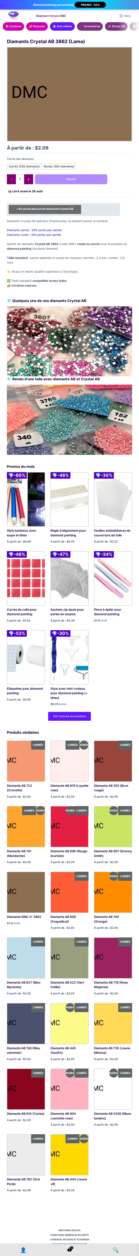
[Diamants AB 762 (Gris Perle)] (26, 1154)
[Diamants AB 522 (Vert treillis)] (69, 958)
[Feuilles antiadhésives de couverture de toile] (113, 499)
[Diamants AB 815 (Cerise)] (26, 1089)
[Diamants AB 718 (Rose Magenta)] (113, 958)
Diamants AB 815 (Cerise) (26, 1113)
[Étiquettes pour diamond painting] (26, 657)
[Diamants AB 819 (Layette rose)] (69, 761)
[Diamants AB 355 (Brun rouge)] (113, 761)
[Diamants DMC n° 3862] (26, 892)
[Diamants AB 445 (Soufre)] (69, 1023)
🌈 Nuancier (37, 26)
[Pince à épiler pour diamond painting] (113, 578)
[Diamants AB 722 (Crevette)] (26, 761)
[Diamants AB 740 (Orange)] (113, 892)
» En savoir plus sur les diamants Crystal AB (45, 209)
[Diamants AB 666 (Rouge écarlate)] (69, 826)
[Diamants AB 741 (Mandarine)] (26, 826)
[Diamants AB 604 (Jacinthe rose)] (69, 1089)
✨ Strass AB (116, 26)
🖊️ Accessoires (90, 26)
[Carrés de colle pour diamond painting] (26, 578)
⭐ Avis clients (62, 26)
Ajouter (71, 179)
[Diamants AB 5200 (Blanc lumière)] (113, 1089)
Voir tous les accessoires (69, 716)
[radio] (24, 166)
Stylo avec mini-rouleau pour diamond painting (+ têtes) (69, 693)
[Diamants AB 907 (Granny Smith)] (113, 826)
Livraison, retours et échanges (69, 1239)
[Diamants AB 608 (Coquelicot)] (69, 892)
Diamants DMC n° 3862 (24, 917)
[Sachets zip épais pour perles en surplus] (69, 578)
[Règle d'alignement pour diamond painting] (69, 499)
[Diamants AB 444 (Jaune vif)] (69, 1154)
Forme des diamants (20, 159)
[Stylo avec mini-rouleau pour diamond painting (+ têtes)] (69, 657)
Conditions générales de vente (69, 1235)
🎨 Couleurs (13, 26)
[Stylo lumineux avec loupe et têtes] (26, 499)
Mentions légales (70, 1230)
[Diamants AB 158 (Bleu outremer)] (26, 1023)
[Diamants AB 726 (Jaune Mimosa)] (113, 1023)
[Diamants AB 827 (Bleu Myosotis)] (26, 958)
